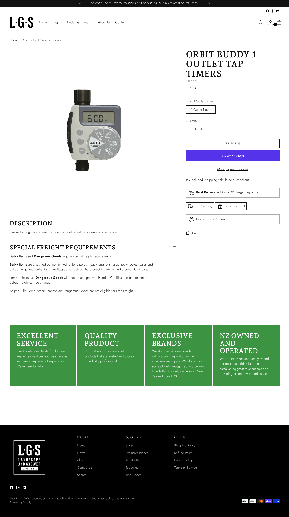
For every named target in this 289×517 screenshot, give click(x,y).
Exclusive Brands (137, 452)
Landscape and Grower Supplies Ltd (50, 498)
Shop (129, 445)
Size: (199, 101)
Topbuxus (132, 467)
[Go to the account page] (269, 22)
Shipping (211, 179)
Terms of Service (185, 467)
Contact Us (84, 467)
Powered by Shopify (20, 502)
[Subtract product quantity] (189, 129)
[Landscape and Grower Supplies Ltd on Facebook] (267, 11)
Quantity (191, 120)
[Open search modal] (261, 22)
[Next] (209, 3)
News (81, 452)
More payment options (232, 169)
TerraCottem (134, 460)
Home (13, 40)
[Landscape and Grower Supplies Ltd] (21, 22)
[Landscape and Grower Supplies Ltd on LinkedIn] (277, 11)
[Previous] (80, 3)
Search (82, 474)
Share (195, 233)
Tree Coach (134, 474)
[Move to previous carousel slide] (267, 412)
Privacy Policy (183, 460)
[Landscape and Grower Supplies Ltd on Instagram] (272, 11)
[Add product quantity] (201, 129)
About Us (83, 460)
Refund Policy (183, 452)
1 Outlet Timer (201, 109)
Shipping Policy (184, 445)
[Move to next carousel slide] (276, 412)
